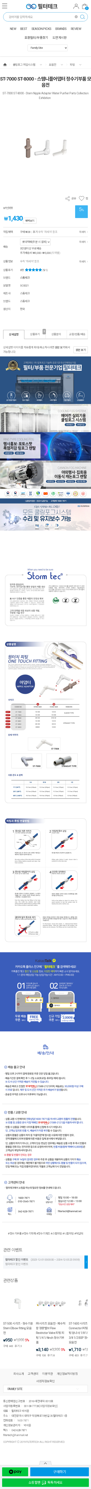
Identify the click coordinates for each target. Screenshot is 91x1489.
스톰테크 (25, 277)
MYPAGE (76, 7)
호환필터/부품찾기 (36, 38)
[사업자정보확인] (48, 1406)
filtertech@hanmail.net (15, 1435)
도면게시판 (59, 38)
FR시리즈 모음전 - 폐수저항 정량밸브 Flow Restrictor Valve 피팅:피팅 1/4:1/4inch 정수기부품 (50, 1333)
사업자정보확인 (45, 1381)
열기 (45, 1463)
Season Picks (41, 29)
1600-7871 (23, 1420)
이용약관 (47, 1373)
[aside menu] (4, 6)
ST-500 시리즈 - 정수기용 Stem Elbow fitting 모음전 (18, 1328)
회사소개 (18, 1373)
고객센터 (33, 1373)
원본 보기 (60, 347)
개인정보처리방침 (67, 1373)
